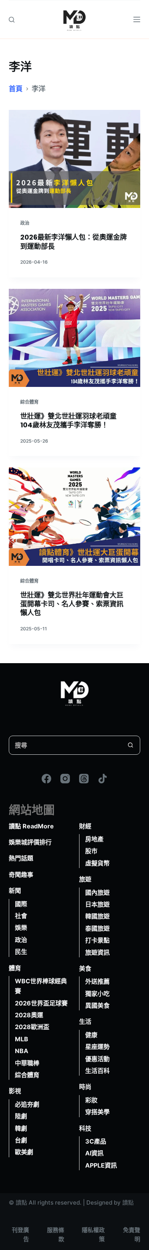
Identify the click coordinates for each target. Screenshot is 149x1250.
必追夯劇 (27, 1104)
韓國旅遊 (97, 916)
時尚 (85, 1087)
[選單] (136, 19)
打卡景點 (97, 940)
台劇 (21, 1140)
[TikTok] (102, 778)
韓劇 (21, 1128)
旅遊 (85, 879)
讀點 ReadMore (31, 826)
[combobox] (65, 745)
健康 (91, 1035)
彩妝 (91, 1100)
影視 (15, 1091)
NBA (21, 1051)
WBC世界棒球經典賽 (41, 986)
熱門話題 (21, 858)
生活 (85, 1021)
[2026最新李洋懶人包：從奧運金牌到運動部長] (74, 159)
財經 (85, 826)
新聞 (15, 890)
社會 (21, 916)
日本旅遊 (97, 904)
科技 (85, 1128)
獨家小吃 (97, 993)
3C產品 (95, 1141)
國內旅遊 (97, 892)
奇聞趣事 (21, 874)
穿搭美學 (97, 1112)
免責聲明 (131, 1234)
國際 (21, 904)
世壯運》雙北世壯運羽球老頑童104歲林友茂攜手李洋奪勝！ (68, 420)
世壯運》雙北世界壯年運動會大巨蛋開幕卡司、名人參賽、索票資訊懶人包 (71, 604)
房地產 (94, 839)
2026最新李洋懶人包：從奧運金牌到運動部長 (73, 241)
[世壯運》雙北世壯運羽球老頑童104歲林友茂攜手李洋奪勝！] (74, 338)
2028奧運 (29, 1015)
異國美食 (97, 1005)
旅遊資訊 (97, 952)
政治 (24, 223)
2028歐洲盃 (32, 1027)
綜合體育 (29, 402)
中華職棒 (27, 1063)
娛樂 (21, 927)
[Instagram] (65, 778)
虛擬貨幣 (97, 863)
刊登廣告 (20, 1234)
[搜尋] (12, 20)
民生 (21, 951)
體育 (15, 968)
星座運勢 (97, 1046)
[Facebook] (46, 778)
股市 (91, 851)
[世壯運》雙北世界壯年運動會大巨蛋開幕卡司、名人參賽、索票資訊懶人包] (74, 516)
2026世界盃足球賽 (41, 1003)
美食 (85, 968)
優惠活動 (97, 1059)
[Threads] (84, 778)
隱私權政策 (93, 1234)
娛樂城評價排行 (30, 842)
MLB (21, 1039)
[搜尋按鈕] (130, 745)
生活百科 (97, 1070)
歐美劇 (24, 1152)
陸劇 (21, 1116)
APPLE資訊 (101, 1165)
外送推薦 (97, 981)
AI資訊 (94, 1153)
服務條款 (55, 1234)
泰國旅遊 (97, 928)
